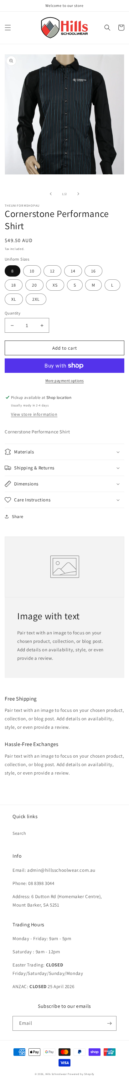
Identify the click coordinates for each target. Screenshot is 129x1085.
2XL (36, 299)
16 (93, 271)
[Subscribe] (109, 1023)
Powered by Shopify (81, 1074)
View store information (34, 414)
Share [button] (17, 516)
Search (19, 833)
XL (13, 299)
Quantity (12, 313)
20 (34, 285)
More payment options (64, 380)
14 (73, 271)
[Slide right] (78, 194)
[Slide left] (51, 194)
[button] (8, 27)
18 (13, 285)
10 (32, 271)
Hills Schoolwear (56, 1074)
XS (55, 285)
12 (52, 271)
